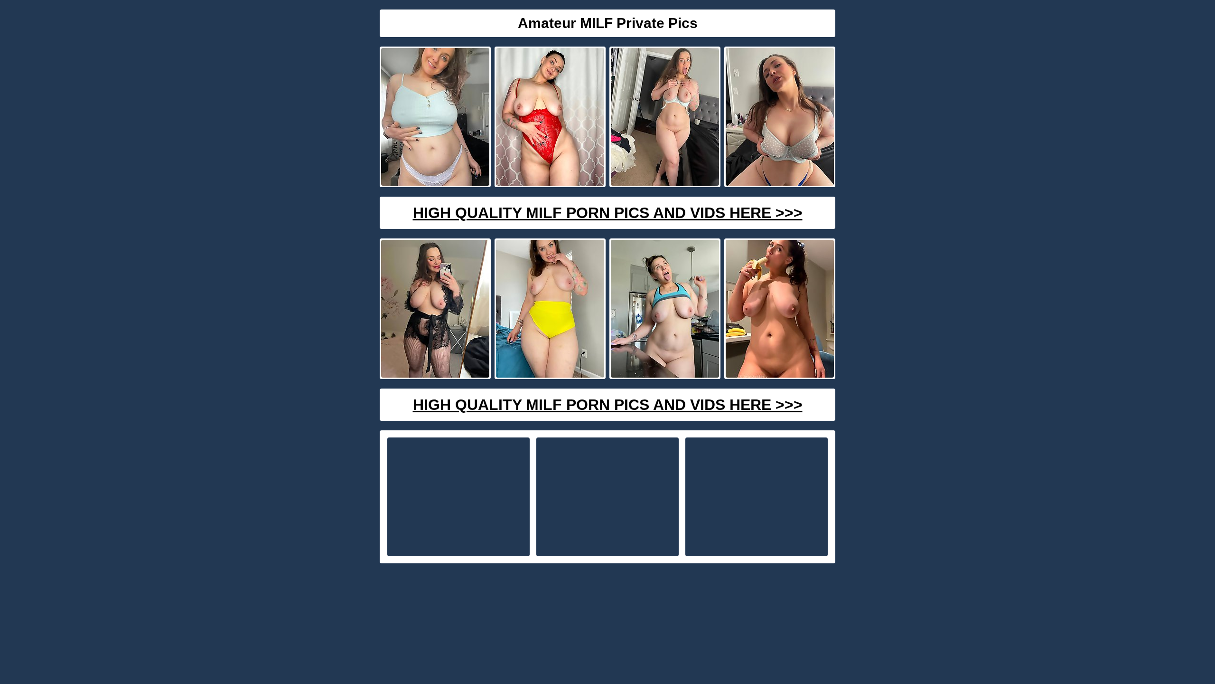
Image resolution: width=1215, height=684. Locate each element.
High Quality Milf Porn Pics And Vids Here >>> (608, 212)
